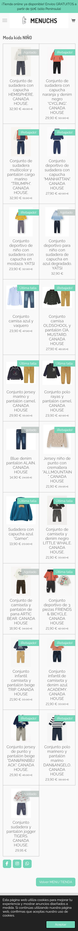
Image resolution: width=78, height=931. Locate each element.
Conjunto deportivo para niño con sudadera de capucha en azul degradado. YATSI (57, 254)
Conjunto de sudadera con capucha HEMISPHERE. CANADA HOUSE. (21, 92)
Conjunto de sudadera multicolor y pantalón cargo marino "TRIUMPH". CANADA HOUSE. (21, 177)
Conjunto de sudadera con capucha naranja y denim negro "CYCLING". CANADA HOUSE (57, 97)
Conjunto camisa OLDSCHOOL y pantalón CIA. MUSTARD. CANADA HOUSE (57, 330)
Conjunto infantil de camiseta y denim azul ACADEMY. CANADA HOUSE (57, 685)
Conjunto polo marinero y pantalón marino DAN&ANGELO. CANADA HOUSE (57, 760)
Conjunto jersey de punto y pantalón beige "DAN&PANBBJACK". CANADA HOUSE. (20, 758)
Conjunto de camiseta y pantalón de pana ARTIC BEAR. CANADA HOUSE (21, 611)
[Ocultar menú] (5, 20)
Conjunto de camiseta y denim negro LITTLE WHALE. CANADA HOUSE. (57, 540)
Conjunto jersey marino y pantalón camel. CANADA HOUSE (21, 401)
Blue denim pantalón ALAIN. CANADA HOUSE (21, 465)
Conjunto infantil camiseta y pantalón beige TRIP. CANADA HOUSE (21, 682)
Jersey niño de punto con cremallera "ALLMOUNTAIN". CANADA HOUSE (57, 469)
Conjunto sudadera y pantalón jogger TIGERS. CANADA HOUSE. (21, 833)
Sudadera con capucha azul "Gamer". (21, 534)
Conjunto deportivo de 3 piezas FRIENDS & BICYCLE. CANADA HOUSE (57, 611)
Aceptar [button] (60, 924)
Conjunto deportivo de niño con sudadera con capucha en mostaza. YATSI (21, 252)
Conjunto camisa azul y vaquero (21, 321)
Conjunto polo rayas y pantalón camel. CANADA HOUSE (57, 401)
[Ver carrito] (73, 20)
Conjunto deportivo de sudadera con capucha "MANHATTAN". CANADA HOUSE (57, 174)
